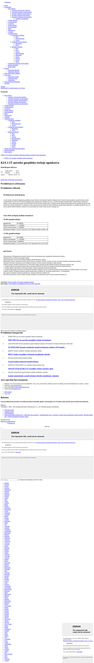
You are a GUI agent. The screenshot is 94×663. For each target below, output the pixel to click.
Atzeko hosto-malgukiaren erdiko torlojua (71, 415)
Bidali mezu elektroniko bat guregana (11, 180)
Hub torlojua (11, 8)
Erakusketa (11, 80)
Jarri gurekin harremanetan (12, 82)
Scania (17, 40)
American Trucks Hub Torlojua (21, 10)
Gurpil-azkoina (12, 22)
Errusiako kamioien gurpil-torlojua (22, 17)
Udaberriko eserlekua (18, 35)
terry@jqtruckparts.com (22, 387)
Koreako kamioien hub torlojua (21, 15)
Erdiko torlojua (12, 25)
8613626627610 (16, 389)
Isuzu (17, 50)
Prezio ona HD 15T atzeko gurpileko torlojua (21, 282)
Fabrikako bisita (12, 78)
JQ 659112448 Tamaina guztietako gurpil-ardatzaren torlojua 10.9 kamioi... (37, 347)
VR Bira (6, 83)
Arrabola (10, 32)
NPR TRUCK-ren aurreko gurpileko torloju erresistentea (29, 340)
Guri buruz (7, 75)
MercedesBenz (19, 53)
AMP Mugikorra (9, 413)
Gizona (17, 52)
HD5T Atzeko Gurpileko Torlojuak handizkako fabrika (29, 354)
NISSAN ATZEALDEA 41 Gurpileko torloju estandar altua (30, 369)
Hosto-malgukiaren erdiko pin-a (13, 415)
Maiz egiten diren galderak (12, 73)
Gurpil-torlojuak (12, 20)
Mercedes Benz (19, 38)
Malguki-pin (11, 30)
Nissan (17, 57)
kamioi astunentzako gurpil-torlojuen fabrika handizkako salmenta (33, 376)
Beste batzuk (12, 67)
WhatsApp (12, 423)
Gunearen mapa (9, 411)
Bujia (9, 28)
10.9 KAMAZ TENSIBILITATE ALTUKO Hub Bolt (24, 284)
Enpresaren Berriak (13, 70)
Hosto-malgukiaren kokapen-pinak (18, 416)
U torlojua (11, 23)
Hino (16, 37)
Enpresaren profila (13, 77)
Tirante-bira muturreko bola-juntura (18, 63)
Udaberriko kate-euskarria (19, 42)
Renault (17, 58)
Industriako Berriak (13, 72)
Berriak (6, 68)
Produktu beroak (9, 410)
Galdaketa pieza (12, 33)
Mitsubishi (18, 43)
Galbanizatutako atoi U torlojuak (48, 415)
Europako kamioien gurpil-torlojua (22, 12)
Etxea (6, 5)
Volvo (17, 45)
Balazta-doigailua (13, 65)
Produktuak (7, 7)
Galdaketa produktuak (21, 18)
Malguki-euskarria (17, 47)
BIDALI (3, 405)
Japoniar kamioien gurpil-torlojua (21, 13)
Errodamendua (12, 27)
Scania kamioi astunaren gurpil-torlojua (23, 362)
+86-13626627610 (16, 385)
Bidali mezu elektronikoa (8, 421)
